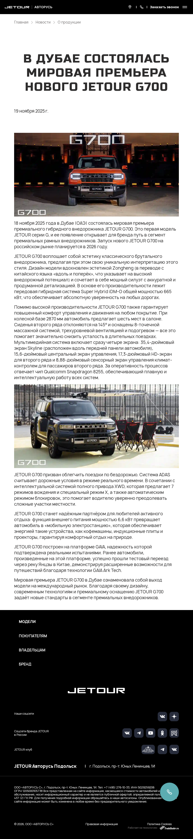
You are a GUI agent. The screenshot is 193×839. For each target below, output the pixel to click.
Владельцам (32, 650)
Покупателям (33, 636)
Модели (27, 621)
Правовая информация (101, 824)
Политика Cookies (159, 824)
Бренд (25, 664)
